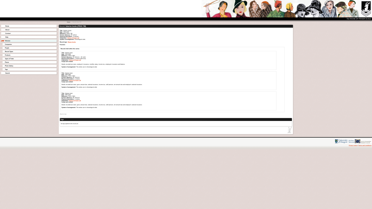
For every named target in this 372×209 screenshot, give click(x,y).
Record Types (9, 51)
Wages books (72, 42)
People (7, 48)
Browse (7, 41)
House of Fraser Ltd (73, 38)
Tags (6, 69)
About (7, 29)
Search (7, 73)
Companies (8, 44)
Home (68, 22)
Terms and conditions (365, 145)
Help (6, 37)
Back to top (63, 114)
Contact (8, 33)
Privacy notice (353, 145)
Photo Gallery (9, 66)
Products (7, 55)
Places (7, 62)
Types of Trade (9, 58)
